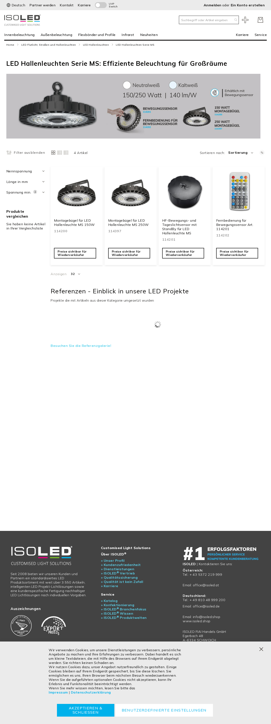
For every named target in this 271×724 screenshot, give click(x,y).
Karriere (84, 5)
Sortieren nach (212, 153)
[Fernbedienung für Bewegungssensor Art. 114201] (238, 193)
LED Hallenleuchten (96, 44)
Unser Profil (113, 560)
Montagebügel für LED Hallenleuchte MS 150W (74, 222)
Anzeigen (58, 274)
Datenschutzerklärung (91, 692)
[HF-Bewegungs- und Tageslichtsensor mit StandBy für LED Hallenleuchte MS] (184, 193)
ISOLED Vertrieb (118, 573)
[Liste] (59, 152)
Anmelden (213, 5)
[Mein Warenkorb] (260, 20)
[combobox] (209, 20)
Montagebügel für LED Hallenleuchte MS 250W (128, 222)
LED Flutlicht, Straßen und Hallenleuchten (48, 44)
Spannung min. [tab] (19, 192)
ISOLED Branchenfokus (124, 609)
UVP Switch (113, 5)
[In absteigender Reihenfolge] (262, 152)
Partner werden (42, 5)
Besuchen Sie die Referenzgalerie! (81, 345)
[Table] (66, 152)
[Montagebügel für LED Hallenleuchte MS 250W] (130, 193)
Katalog (109, 601)
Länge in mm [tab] (17, 182)
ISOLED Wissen (117, 613)
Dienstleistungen (117, 569)
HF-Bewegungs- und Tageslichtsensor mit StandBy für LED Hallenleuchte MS (179, 226)
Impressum (58, 692)
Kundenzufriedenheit (121, 565)
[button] (15, 5)
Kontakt (66, 5)
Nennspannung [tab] (19, 171)
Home (10, 44)
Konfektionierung (117, 605)
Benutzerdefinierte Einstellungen (164, 710)
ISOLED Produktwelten (124, 617)
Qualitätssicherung (119, 577)
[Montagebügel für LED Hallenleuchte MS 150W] (76, 193)
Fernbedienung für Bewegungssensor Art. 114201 (234, 224)
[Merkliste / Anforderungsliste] (245, 20)
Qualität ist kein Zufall (122, 582)
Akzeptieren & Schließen (85, 710)
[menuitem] (21, 34)
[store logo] (23, 19)
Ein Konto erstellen (248, 5)
